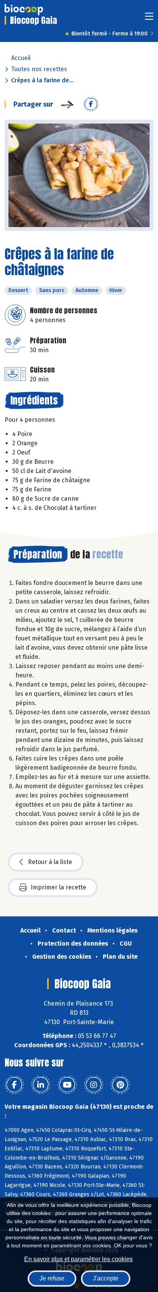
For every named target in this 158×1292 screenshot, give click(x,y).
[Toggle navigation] (149, 18)
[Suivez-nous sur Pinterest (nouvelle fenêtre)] (120, 1085)
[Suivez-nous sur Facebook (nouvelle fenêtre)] (14, 1085)
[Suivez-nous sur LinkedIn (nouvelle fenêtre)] (40, 1085)
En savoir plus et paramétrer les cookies (78, 1259)
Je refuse (52, 1278)
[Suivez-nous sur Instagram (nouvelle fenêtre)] (93, 1085)
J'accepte (105, 1278)
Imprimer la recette (58, 887)
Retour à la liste (50, 862)
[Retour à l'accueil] (24, 9)
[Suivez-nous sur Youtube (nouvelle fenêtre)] (67, 1085)
